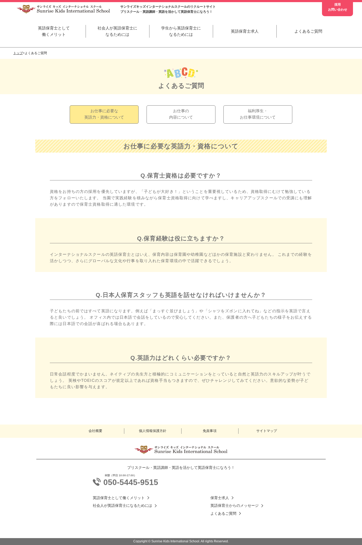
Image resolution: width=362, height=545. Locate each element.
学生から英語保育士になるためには (181, 31)
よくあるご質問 (308, 31)
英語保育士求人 (245, 31)
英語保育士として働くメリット (54, 31)
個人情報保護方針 (152, 431)
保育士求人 (219, 498)
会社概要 (95, 431)
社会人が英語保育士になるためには (117, 31)
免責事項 (210, 431)
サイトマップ (266, 431)
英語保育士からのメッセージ (234, 505)
